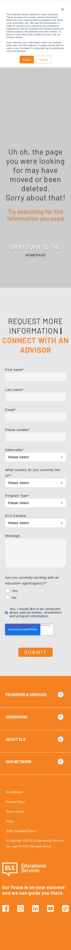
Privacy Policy (15, 801)
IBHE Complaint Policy (21, 831)
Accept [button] (27, 59)
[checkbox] (35, 594)
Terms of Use (15, 811)
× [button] (62, 8)
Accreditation (14, 792)
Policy (10, 821)
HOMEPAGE (35, 255)
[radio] (35, 591)
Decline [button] (43, 59)
